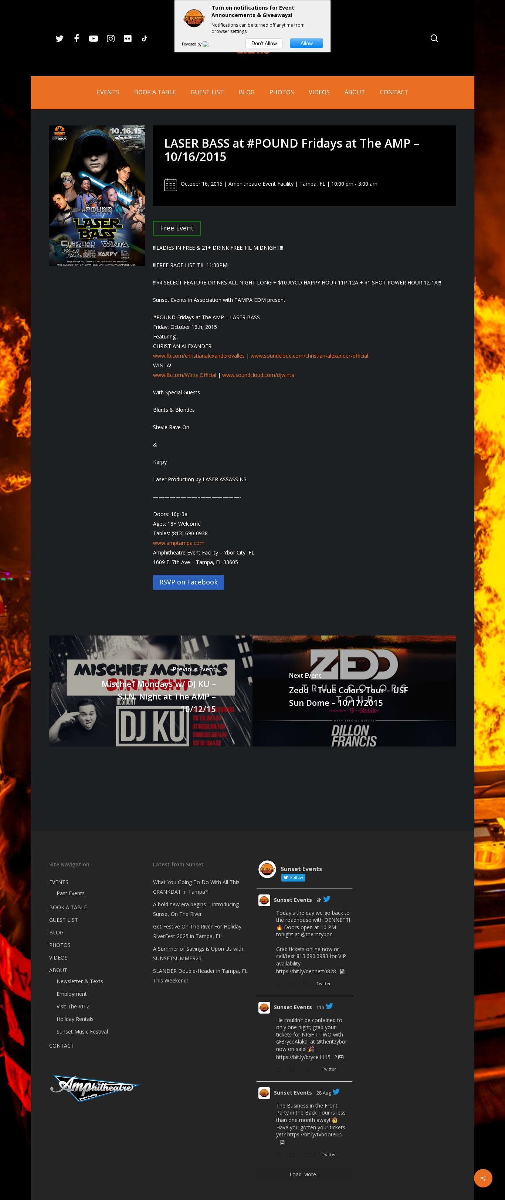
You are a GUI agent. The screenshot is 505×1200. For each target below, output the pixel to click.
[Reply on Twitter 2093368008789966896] (280, 984)
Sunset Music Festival (82, 1031)
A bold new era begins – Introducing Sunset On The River (196, 909)
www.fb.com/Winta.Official (184, 374)
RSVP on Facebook (188, 581)
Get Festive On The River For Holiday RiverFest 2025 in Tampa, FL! (197, 931)
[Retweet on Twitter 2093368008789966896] (294, 984)
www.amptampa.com (178, 542)
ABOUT (58, 970)
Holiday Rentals (75, 1018)
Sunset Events (293, 899)
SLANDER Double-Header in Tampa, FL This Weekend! (200, 975)
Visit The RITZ (73, 1006)
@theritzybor (316, 934)
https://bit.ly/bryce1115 (303, 1057)
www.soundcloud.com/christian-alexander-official (309, 355)
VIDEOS (58, 957)
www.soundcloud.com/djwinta (258, 374)
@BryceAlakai (292, 1041)
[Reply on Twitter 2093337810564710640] (280, 1070)
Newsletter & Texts (80, 981)
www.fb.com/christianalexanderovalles (199, 355)
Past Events (71, 893)
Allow (307, 43)
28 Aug (323, 1093)
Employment (72, 993)
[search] (434, 38)
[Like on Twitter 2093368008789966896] (308, 984)
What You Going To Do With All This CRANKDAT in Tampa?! (196, 887)
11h (320, 1007)
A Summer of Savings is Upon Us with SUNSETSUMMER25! (198, 953)
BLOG (56, 932)
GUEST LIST (63, 919)
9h (319, 900)
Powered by (192, 44)
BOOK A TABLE (68, 907)
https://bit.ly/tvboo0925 (315, 1134)
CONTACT (61, 1045)
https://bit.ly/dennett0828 (306, 971)
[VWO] (210, 44)
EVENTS (58, 882)
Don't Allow (264, 43)
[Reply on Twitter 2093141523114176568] (280, 1155)
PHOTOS (60, 944)
